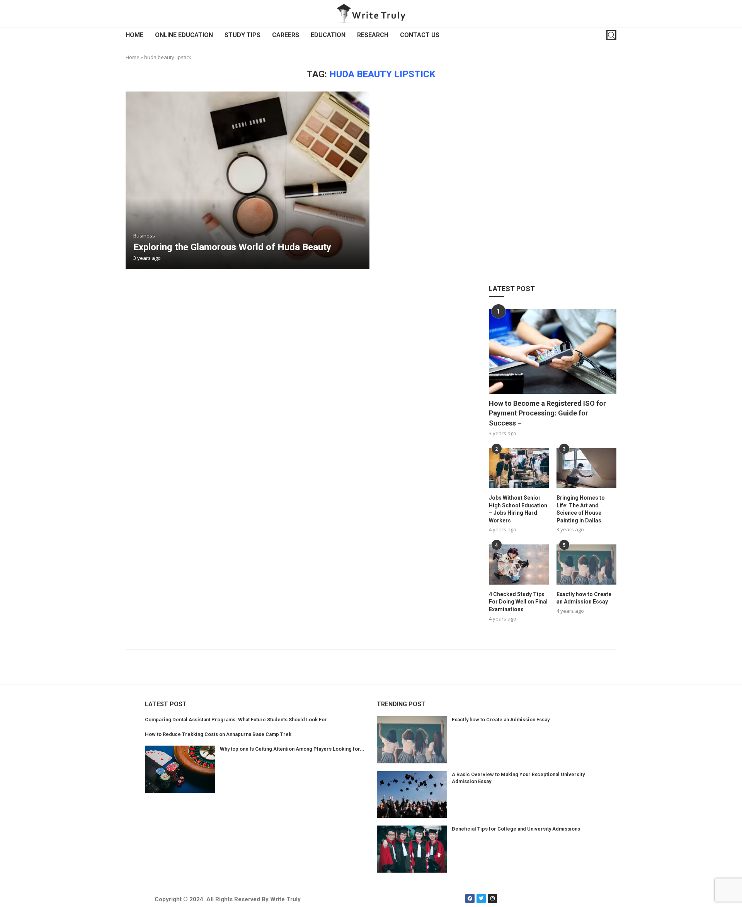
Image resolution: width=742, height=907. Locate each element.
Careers (285, 35)
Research (372, 35)
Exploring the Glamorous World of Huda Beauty (232, 247)
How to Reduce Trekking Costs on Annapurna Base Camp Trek (218, 734)
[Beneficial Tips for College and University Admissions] (412, 849)
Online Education (184, 35)
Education (328, 35)
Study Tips (242, 35)
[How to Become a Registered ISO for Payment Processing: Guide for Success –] (552, 351)
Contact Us (419, 35)
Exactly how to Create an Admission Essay (583, 598)
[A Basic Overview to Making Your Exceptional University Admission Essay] (412, 794)
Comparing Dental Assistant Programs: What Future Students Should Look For (236, 719)
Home (134, 35)
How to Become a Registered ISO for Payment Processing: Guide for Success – (547, 413)
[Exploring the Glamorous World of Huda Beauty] (247, 180)
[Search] (611, 35)
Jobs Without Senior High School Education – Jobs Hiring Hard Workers (518, 509)
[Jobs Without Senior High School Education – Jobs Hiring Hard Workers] (519, 468)
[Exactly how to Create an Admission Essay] (586, 564)
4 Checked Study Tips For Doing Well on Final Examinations (518, 601)
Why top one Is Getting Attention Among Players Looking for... (292, 749)
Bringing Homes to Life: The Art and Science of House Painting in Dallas (580, 509)
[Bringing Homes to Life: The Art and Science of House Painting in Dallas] (586, 468)
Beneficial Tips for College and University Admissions (516, 829)
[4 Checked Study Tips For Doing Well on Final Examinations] (519, 564)
